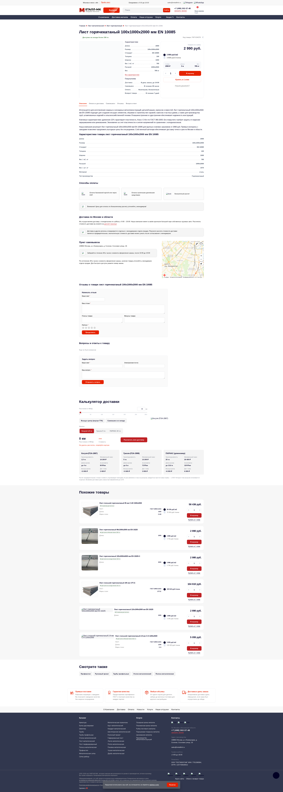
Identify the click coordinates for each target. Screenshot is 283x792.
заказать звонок (180, 11)
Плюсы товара (87, 316)
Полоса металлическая (165, 674)
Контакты (180, 17)
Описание (83, 103)
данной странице (110, 224)
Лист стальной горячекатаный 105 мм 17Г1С (117, 583)
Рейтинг (85, 325)
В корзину (190, 73)
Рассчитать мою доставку (134, 440)
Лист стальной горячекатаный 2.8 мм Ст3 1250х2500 (136, 636)
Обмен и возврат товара (195, 779)
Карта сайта (179, 779)
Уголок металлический (142, 674)
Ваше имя (86, 296)
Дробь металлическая (116, 753)
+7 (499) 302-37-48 (182, 8)
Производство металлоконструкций (144, 738)
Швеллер (82, 728)
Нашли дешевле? (182, 86)
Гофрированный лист (115, 738)
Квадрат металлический (117, 728)
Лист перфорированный (88, 744)
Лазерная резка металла (145, 722)
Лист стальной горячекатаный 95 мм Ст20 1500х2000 (120, 503)
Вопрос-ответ (131, 103)
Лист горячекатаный (114, 26)
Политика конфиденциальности (89, 785)
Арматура (82, 722)
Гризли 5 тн (100, 431)
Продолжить (90, 332)
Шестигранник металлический (119, 732)
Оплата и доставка (96, 103)
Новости (140, 709)
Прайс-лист (105, 2)
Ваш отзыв (86, 303)
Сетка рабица (84, 756)
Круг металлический (115, 725)
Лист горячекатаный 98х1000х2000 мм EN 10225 (118, 530)
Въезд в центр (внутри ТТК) (92, 421)
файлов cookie (154, 785)
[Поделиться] (203, 37)
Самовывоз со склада (116, 421)
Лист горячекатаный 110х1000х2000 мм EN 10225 (133, 609)
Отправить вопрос (92, 382)
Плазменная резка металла (146, 725)
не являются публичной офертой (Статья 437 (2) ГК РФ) (97, 780)
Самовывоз (110, 103)
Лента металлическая (116, 741)
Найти (166, 10)
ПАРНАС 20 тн (115, 431)
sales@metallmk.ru (178, 747)
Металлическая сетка (87, 753)
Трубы (81, 732)
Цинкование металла (144, 735)
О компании (103, 17)
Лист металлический (96, 26)
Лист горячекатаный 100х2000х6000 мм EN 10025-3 (119, 556)
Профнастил (86, 674)
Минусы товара (129, 316)
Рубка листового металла (145, 728)
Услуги (158, 17)
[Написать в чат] (276, 775)
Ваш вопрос (87, 370)
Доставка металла (120, 17)
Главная (82, 26)
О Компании (108, 709)
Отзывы (120, 103)
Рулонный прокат (102, 674)
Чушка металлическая (116, 750)
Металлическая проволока (118, 722)
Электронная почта (131, 363)
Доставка (121, 709)
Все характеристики (132, 75)
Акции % (170, 17)
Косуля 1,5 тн (87, 431)
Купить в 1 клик (182, 80)
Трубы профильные (121, 674)
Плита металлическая (116, 744)
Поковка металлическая (117, 747)
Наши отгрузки (146, 17)
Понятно (172, 785)
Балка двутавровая (86, 725)
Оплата (134, 17)
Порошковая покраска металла (148, 732)
